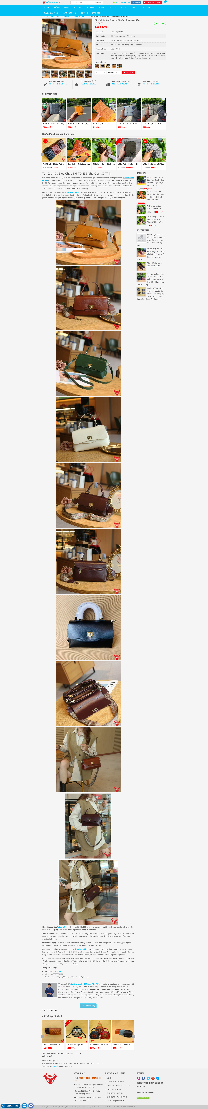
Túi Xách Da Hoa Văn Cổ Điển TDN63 (104, 1045)
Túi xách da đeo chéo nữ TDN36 (79, 1045)
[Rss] (138, 1078)
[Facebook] (143, 1078)
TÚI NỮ (101, 7)
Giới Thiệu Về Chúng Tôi (115, 1082)
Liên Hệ (109, 1078)
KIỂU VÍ (57, 7)
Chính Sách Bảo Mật (151, 84)
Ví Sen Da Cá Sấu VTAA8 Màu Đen (81, 164)
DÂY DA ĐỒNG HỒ (70, 13)
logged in (55, 1066)
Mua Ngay (129, 72)
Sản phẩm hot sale (123, 2)
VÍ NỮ (66, 7)
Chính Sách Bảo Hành (58, 84)
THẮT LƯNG (78, 7)
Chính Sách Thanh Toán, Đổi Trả (118, 1085)
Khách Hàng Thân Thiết (115, 1101)
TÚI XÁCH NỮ (66, 16)
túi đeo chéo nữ (78, 949)
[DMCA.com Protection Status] (143, 1099)
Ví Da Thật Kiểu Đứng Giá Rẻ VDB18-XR (59, 164)
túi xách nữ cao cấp (72, 192)
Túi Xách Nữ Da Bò (80, 16)
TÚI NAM (90, 7)
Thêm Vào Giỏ (115, 72)
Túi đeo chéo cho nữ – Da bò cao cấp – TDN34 (61, 1045)
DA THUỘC (96, 13)
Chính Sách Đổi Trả (88, 84)
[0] (165, 1)
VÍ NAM (47, 7)
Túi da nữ (61, 927)
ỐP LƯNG (147, 7)
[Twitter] (148, 1078)
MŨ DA (123, 7)
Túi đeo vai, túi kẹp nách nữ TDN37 (127, 1045)
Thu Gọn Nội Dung (88, 1006)
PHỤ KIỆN (85, 13)
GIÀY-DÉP (112, 7)
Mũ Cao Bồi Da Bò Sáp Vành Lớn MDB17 (109, 164)
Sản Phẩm (55, 16)
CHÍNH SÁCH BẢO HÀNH (116, 1093)
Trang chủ (46, 16)
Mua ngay (136, 2)
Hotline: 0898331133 (153, 2)
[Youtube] (153, 1078)
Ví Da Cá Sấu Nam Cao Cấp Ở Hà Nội (157, 164)
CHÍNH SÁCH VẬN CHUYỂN (117, 1097)
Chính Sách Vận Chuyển (122, 84)
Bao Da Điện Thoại (51, 13)
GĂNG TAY (135, 7)
